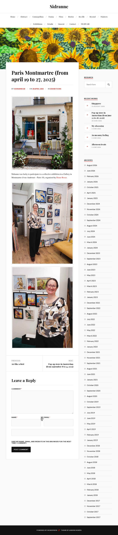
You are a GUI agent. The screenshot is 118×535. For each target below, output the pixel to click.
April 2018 (91, 478)
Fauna (51, 16)
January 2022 (92, 347)
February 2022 (93, 341)
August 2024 (92, 226)
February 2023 (93, 292)
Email (47, 417)
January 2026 (92, 182)
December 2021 (93, 352)
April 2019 (91, 429)
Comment (17, 389)
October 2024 (92, 215)
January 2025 (92, 198)
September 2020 (93, 391)
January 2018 (92, 495)
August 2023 (92, 264)
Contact (72, 24)
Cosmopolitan (38, 16)
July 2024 (91, 231)
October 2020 (92, 385)
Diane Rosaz (61, 177)
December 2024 (93, 204)
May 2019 (91, 424)
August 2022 (92, 314)
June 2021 (91, 374)
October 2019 (92, 402)
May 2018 (91, 473)
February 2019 (93, 435)
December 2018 (93, 446)
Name (15, 417)
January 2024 (92, 248)
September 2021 (93, 363)
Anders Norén (75, 530)
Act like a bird (18, 364)
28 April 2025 (38, 89)
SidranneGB (19, 89)
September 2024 (93, 220)
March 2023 (92, 286)
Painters (104, 16)
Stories (71, 16)
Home (12, 16)
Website (42, 419)
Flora (61, 16)
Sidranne (59, 6)
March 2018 (92, 484)
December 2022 (93, 303)
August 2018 (92, 462)
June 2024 (91, 237)
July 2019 (91, 413)
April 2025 (91, 193)
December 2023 (93, 253)
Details (50, 24)
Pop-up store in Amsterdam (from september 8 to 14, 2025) (59, 365)
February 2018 (93, 490)
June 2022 (91, 325)
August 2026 (92, 165)
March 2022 (92, 336)
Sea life (82, 16)
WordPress (52, 530)
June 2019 (91, 418)
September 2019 (93, 407)
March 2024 (92, 242)
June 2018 (91, 468)
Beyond (93, 16)
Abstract (23, 16)
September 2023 (93, 259)
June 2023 (91, 270)
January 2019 (92, 440)
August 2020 (92, 396)
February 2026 (93, 176)
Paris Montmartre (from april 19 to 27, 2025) (40, 76)
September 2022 (93, 308)
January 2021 (92, 379)
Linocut (61, 24)
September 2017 (93, 517)
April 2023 (91, 281)
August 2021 (92, 369)
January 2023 (92, 297)
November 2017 (93, 506)
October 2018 (92, 457)
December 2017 (93, 501)
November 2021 (93, 358)
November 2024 (93, 209)
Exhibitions (37, 24)
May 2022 (91, 330)
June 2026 (91, 171)
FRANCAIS (85, 24)
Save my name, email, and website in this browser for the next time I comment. (41, 442)
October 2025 (92, 187)
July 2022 (91, 319)
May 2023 (91, 275)
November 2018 (93, 451)
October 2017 (92, 512)
